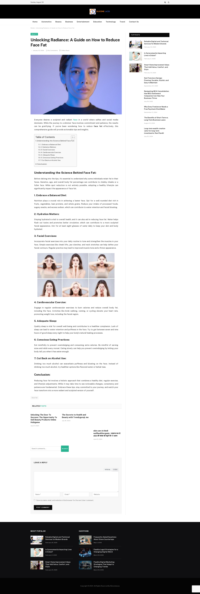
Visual (107, 469)
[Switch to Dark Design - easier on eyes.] (168, 2)
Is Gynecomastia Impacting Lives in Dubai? (155, 54)
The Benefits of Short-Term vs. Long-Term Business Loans (156, 119)
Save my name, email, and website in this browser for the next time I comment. (65, 500)
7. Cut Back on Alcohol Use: (51, 160)
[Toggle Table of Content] (71, 137)
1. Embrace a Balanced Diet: (51, 144)
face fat (35, 398)
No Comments (53, 50)
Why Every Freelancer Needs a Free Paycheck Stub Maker (156, 108)
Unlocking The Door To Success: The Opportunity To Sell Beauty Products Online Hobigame (44, 418)
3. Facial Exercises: (48, 150)
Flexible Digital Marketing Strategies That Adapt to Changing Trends (104, 564)
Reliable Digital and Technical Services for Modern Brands (156, 43)
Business (69, 22)
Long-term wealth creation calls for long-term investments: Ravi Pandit (154, 131)
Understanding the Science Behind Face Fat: (55, 141)
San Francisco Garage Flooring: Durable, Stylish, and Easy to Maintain (156, 80)
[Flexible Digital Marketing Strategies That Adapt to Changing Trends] (85, 565)
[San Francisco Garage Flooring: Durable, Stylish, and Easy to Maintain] (135, 81)
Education (97, 22)
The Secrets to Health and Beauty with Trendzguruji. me (75, 416)
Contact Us (134, 22)
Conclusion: (42, 164)
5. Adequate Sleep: (48, 155)
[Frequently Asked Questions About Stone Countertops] (85, 540)
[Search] (165, 2)
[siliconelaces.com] (100, 12)
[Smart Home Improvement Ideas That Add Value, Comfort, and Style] (135, 67)
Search (65, 448)
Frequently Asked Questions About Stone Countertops (105, 538)
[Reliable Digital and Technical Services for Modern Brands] (135, 44)
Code (115, 469)
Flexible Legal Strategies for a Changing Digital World (106, 551)
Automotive (46, 22)
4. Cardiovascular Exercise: (51, 152)
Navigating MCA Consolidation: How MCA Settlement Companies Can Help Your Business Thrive (156, 94)
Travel (122, 22)
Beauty (58, 22)
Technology (111, 22)
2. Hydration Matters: (48, 147)
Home (35, 22)
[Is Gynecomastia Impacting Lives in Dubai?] (135, 56)
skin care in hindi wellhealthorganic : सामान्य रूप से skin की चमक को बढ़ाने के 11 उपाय (106, 433)
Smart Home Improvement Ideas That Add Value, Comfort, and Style (156, 67)
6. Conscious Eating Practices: (52, 158)
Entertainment (83, 22)
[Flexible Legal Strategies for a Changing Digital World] (85, 552)
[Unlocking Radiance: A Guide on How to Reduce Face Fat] (76, 84)
